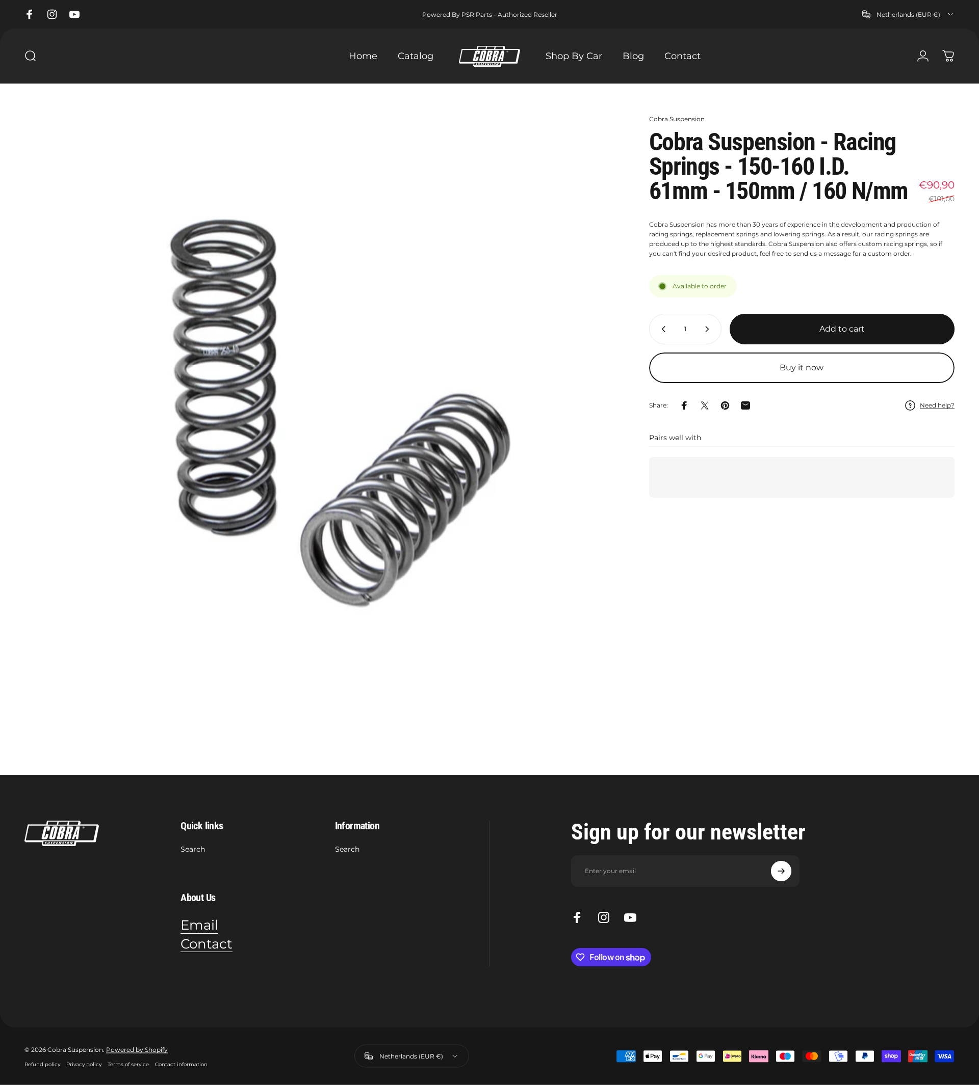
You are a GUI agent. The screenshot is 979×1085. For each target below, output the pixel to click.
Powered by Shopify (137, 1049)
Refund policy (42, 1064)
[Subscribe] (781, 871)
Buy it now (801, 367)
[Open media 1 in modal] (320, 410)
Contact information (181, 1064)
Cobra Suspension (677, 119)
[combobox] (908, 14)
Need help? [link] (937, 405)
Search (193, 849)
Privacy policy (83, 1064)
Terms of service (128, 1064)
